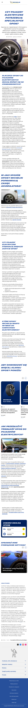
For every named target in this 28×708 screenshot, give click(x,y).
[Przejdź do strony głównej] (15, 2)
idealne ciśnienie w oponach (8, 468)
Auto (8, 640)
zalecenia (3, 476)
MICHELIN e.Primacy (12, 356)
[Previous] (23, 378)
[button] (14, 529)
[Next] (26, 378)
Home (4, 640)
